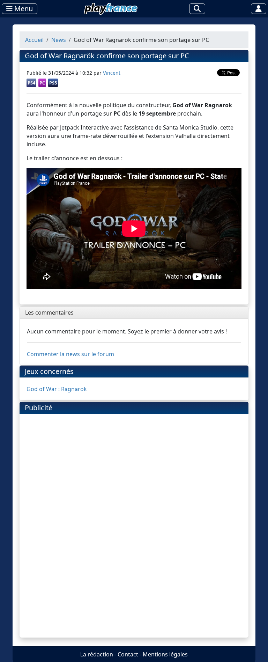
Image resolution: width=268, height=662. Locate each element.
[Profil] (258, 8)
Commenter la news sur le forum (70, 354)
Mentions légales (165, 654)
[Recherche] (197, 8)
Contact (128, 654)
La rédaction (96, 654)
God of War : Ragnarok (57, 389)
